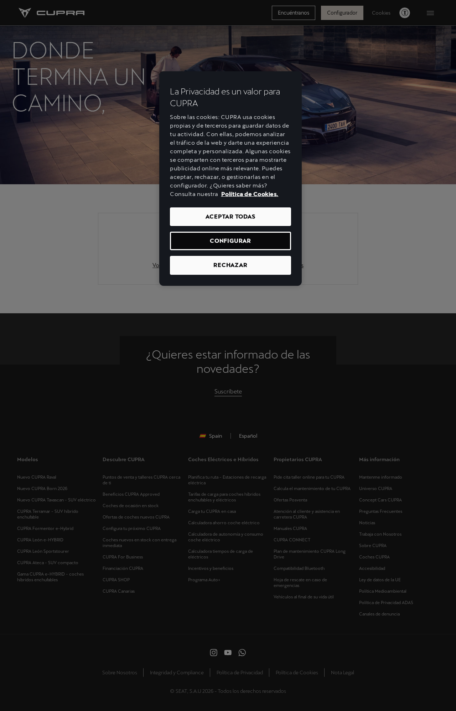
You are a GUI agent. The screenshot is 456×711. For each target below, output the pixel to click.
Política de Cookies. (250, 194)
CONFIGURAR (230, 240)
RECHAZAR (230, 265)
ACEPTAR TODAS (230, 216)
